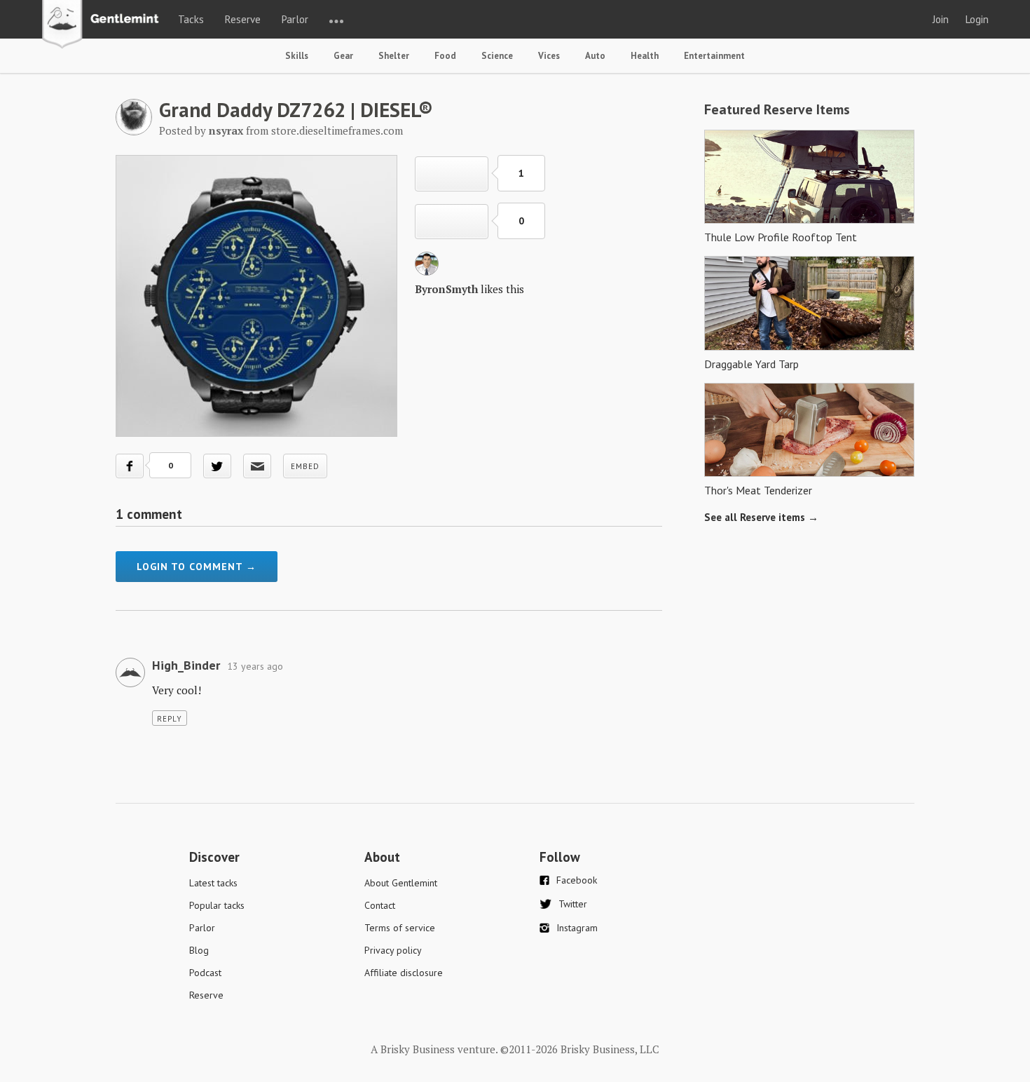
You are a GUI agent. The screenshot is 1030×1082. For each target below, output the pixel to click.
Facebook (576, 880)
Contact (379, 905)
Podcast (205, 972)
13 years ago (255, 666)
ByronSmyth (446, 289)
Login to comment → (196, 566)
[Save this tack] (451, 221)
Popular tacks (217, 905)
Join (941, 19)
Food (445, 56)
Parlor (295, 19)
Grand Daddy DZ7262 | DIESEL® (296, 109)
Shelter (393, 56)
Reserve (243, 19)
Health (645, 56)
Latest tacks (213, 883)
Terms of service (399, 927)
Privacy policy (393, 950)
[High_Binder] (130, 683)
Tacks (191, 19)
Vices (549, 56)
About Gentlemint (400, 883)
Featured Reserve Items (777, 109)
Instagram (577, 928)
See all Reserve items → (761, 517)
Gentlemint (104, 25)
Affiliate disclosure (403, 972)
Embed (305, 466)
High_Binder (186, 665)
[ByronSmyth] (427, 271)
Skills (296, 56)
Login (977, 19)
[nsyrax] (134, 131)
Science (497, 56)
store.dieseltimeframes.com (337, 130)
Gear (343, 56)
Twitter (572, 904)
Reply (169, 719)
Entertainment (714, 56)
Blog (199, 950)
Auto (595, 56)
